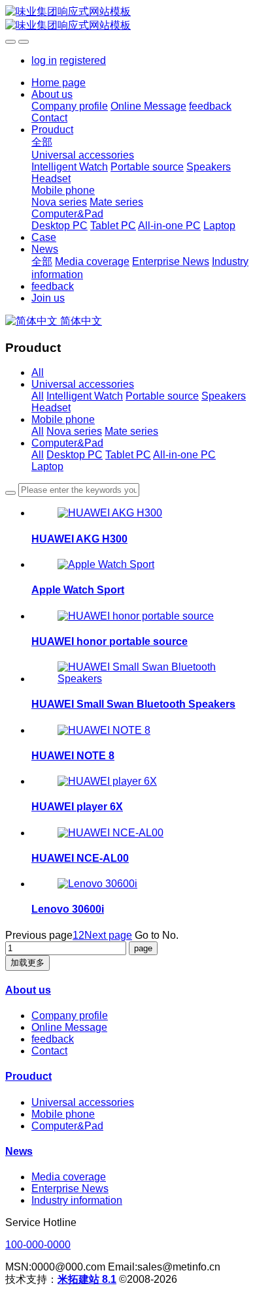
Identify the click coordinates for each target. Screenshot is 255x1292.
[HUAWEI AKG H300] (110, 512)
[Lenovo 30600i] (97, 883)
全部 (41, 142)
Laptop (47, 466)
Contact (49, 1050)
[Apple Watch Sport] (106, 564)
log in (44, 60)
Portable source (162, 396)
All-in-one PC (184, 454)
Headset (51, 407)
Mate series (131, 431)
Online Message (69, 1027)
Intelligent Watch (84, 396)
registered (83, 60)
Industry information (76, 1200)
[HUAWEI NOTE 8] (104, 730)
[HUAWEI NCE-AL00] (110, 832)
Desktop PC (74, 454)
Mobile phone (63, 419)
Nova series (74, 431)
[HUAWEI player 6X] (107, 781)
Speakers (223, 396)
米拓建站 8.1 (87, 1279)
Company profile (69, 1015)
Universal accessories (82, 384)
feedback (52, 1039)
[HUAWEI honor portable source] (136, 616)
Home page (58, 82)
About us (28, 990)
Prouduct (28, 1076)
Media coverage (68, 1176)
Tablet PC (128, 454)
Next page (108, 935)
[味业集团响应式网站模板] (127, 19)
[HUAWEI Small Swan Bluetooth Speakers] (141, 678)
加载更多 (27, 963)
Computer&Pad (67, 443)
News (19, 1151)
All (37, 372)
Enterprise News (70, 1188)
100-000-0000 (38, 1244)
